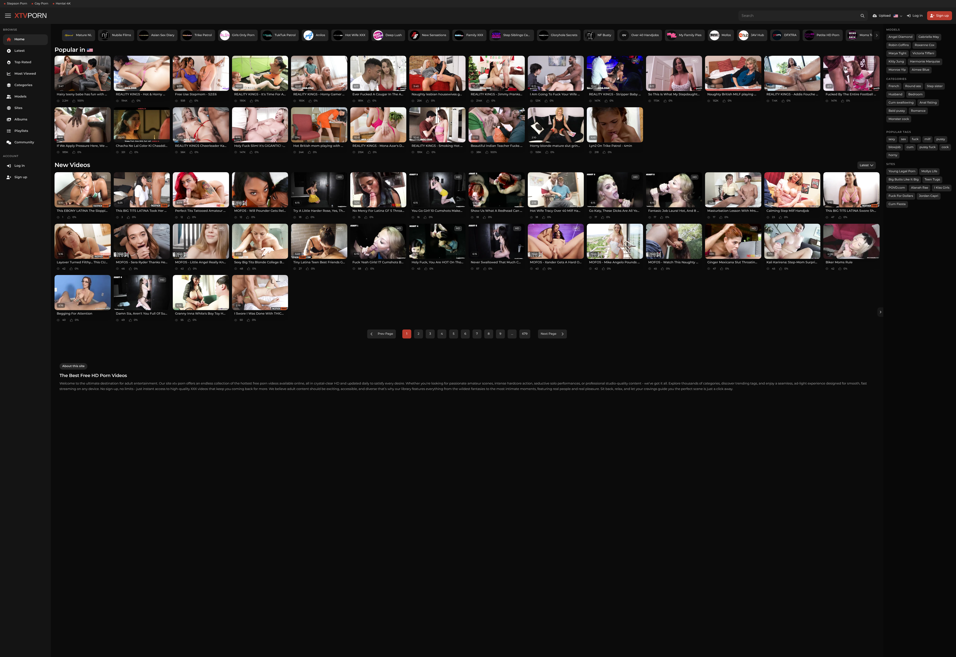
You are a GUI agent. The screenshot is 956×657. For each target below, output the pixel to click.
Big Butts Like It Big (904, 179)
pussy (940, 139)
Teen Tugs (932, 179)
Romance (918, 111)
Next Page (548, 334)
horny (893, 155)
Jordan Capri (928, 196)
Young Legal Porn (902, 171)
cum (910, 147)
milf (928, 139)
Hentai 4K (63, 3)
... (512, 334)
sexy (892, 139)
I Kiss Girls (941, 188)
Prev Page (385, 334)
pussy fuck (927, 147)
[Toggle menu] (8, 16)
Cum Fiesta (897, 204)
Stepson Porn (17, 3)
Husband (895, 94)
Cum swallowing (901, 103)
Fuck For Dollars (901, 196)
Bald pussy (897, 111)
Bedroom (915, 94)
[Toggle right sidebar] (880, 312)
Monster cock (899, 119)
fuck (915, 139)
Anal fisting (928, 103)
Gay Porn (41, 3)
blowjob (895, 147)
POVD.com (897, 188)
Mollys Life (929, 171)
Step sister (935, 86)
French (894, 86)
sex (903, 139)
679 (525, 334)
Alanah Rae (919, 188)
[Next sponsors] (877, 35)
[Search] (862, 15)
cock (945, 147)
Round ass (913, 86)
